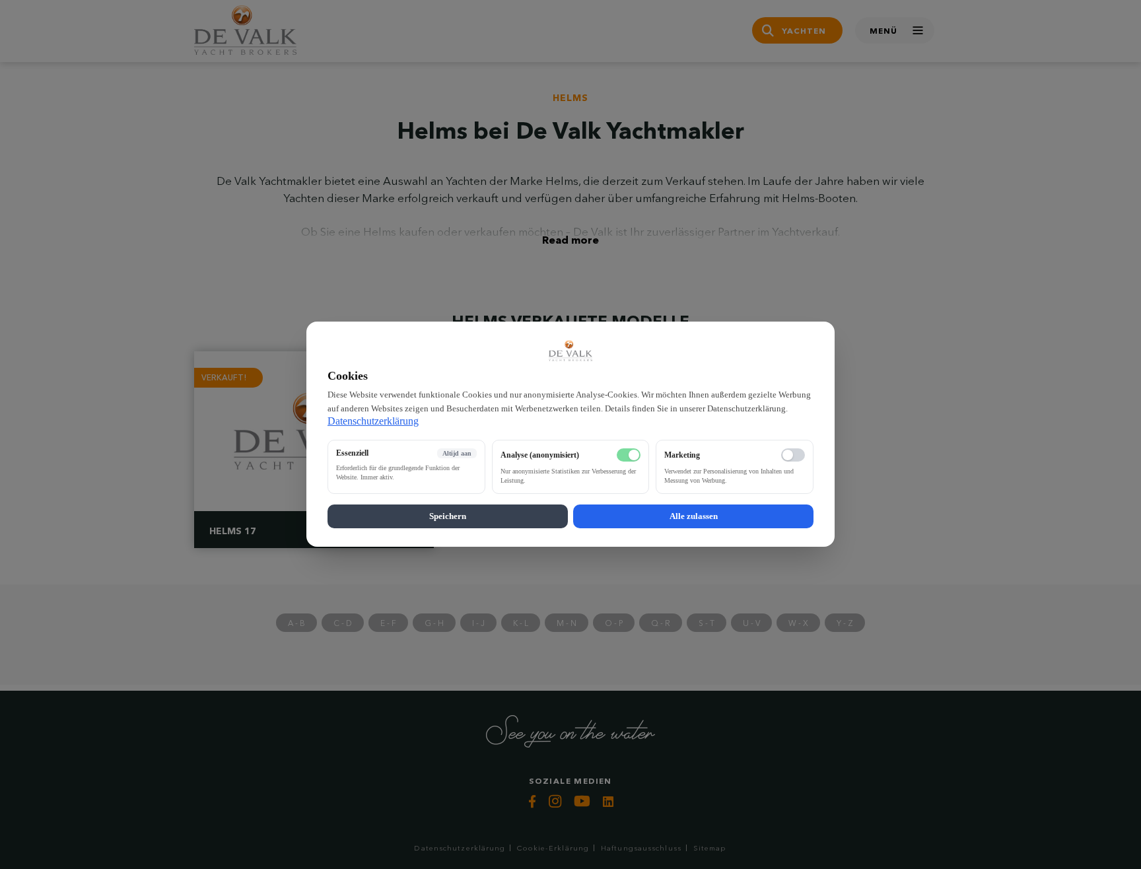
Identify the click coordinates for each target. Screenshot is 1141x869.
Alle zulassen (694, 517)
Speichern (447, 517)
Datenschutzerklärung (373, 421)
